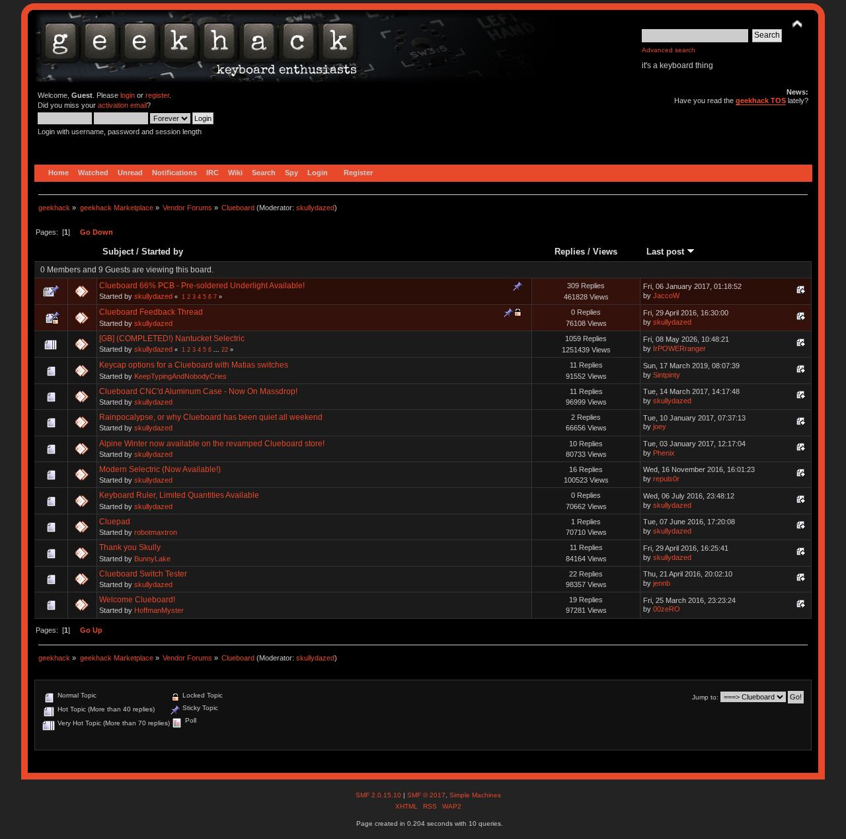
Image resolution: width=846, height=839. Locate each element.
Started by (162, 252)
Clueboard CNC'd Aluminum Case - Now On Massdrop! (198, 391)
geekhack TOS (761, 100)
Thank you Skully (130, 547)
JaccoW (666, 296)
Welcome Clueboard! (137, 599)
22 (224, 349)
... (217, 349)
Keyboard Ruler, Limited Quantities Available (179, 495)
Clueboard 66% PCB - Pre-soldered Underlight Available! (202, 285)
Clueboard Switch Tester (143, 574)
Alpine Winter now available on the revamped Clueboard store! (212, 443)
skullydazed (315, 208)
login (127, 95)
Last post (666, 252)
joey (659, 426)
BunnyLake (152, 559)
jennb (661, 583)
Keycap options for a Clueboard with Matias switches (193, 365)
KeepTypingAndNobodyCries (180, 376)
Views (605, 252)
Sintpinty (666, 375)
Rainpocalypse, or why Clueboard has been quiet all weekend (211, 417)
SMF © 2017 (426, 795)
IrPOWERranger (679, 348)
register (157, 95)
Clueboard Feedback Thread (151, 312)
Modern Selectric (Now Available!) (160, 469)
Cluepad (114, 521)
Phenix (664, 453)
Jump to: (705, 697)
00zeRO (666, 609)
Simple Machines (475, 795)
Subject (118, 252)
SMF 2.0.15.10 (379, 795)
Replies (570, 252)
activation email (122, 105)
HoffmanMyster (159, 610)
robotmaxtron (155, 532)
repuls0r (666, 479)
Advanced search (668, 50)
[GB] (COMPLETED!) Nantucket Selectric (172, 338)
